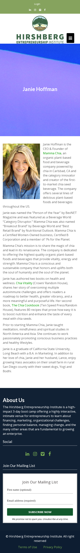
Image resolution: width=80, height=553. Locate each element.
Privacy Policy (52, 547)
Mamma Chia (52, 153)
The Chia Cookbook (25, 305)
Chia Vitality (24, 283)
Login (37, 4)
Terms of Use (27, 547)
